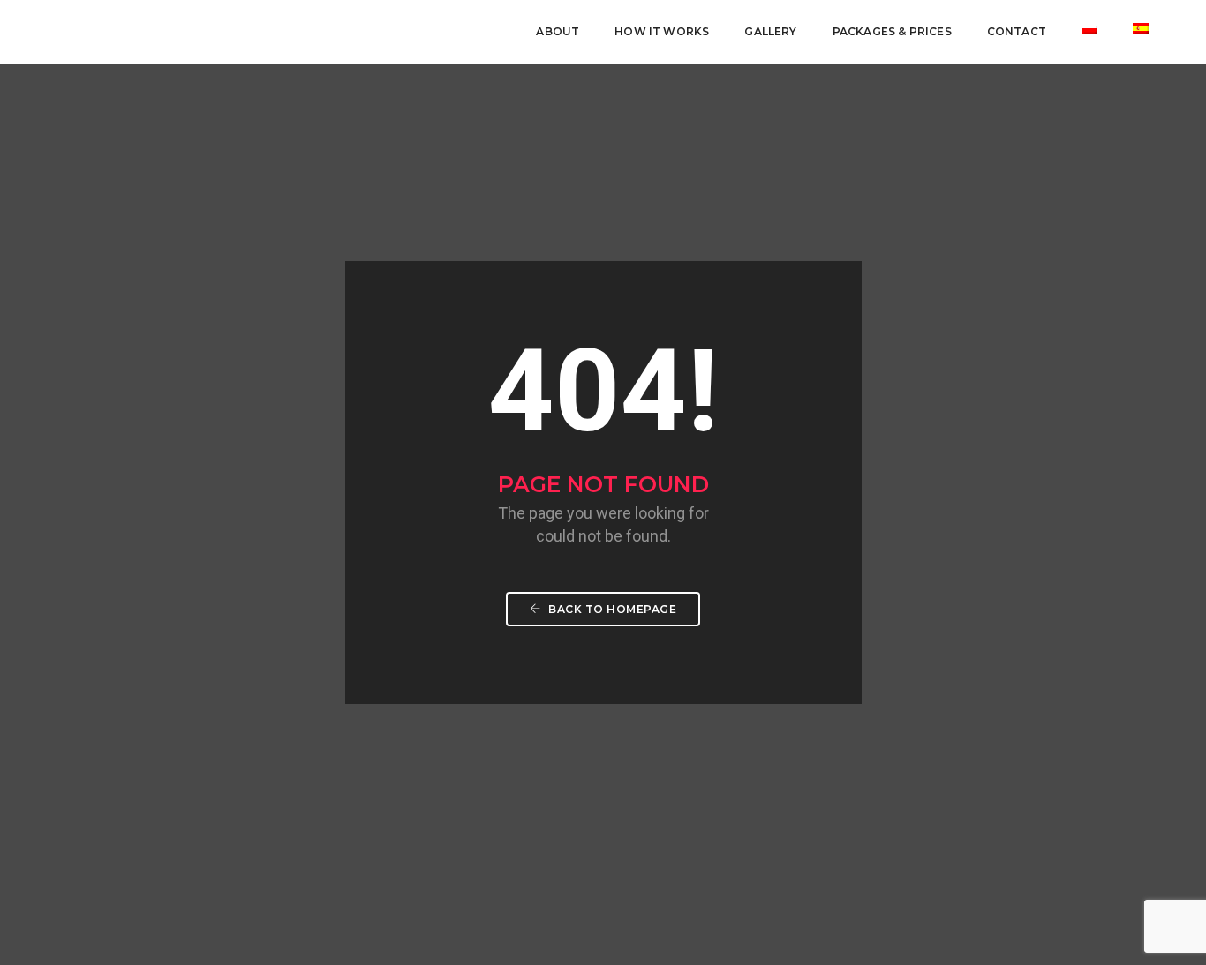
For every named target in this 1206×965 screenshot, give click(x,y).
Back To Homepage (611, 609)
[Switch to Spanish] (1141, 28)
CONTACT (1016, 31)
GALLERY (770, 31)
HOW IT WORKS (661, 31)
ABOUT (557, 31)
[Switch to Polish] (1089, 28)
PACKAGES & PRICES (892, 31)
